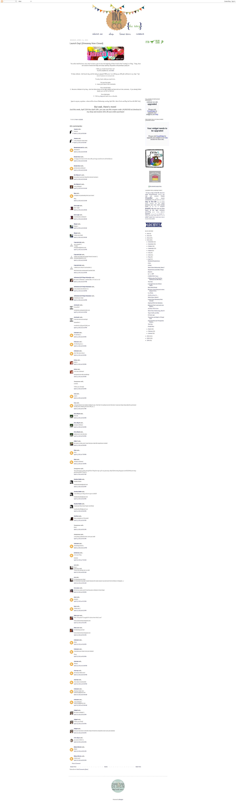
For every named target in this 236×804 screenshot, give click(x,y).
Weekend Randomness (154, 261)
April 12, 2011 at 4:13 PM (80, 610)
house (146, 206)
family (163, 201)
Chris (157, 198)
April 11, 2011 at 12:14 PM (80, 327)
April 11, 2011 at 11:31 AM (80, 200)
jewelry (148, 208)
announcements (153, 194)
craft (153, 199)
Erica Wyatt (77, 413)
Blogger (121, 799)
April (149, 259)
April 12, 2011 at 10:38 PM (80, 665)
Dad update (162, 199)
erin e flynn (77, 737)
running (152, 214)
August (150, 250)
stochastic (76, 305)
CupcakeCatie (77, 242)
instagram (162, 206)
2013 (148, 235)
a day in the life (154, 192)
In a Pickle (150, 293)
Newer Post (73, 766)
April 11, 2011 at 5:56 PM (80, 445)
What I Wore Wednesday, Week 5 (156, 310)
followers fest (153, 203)
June (149, 255)
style (157, 214)
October (150, 246)
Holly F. (76, 441)
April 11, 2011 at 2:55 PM (80, 364)
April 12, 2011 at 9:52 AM (80, 583)
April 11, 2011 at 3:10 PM (80, 388)
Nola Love (76, 615)
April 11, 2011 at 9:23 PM (80, 486)
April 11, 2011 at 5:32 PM (80, 418)
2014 (148, 233)
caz (75, 565)
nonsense (162, 210)
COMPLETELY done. (153, 276)
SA (155, 214)
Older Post (138, 766)
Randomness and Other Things (156, 269)
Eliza (75, 450)
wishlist (153, 218)
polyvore (163, 211)
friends (163, 203)
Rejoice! (150, 271)
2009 (148, 338)
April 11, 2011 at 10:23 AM (80, 179)
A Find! (149, 265)
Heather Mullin (77, 479)
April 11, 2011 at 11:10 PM (80, 547)
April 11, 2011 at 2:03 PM (80, 336)
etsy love (159, 201)
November (151, 244)
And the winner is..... (153, 295)
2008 (148, 340)
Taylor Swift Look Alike (153, 313)
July (149, 252)
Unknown (76, 332)
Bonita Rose (77, 156)
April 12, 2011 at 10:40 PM (80, 674)
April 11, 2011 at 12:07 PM (80, 281)
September (151, 248)
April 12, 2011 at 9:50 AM (80, 572)
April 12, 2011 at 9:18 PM (80, 644)
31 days (148, 192)
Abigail (76, 710)
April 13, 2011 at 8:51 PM (80, 751)
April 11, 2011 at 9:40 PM (80, 520)
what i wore (148, 217)
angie (146, 194)
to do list (163, 215)
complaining (148, 199)
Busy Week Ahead (152, 287)
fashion (146, 203)
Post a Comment (76, 763)
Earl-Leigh (76, 205)
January (150, 333)
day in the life (151, 202)
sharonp (76, 661)
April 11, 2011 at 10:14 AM (80, 161)
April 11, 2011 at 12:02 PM (80, 249)
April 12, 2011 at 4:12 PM (80, 601)
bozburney (76, 552)
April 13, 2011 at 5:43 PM (80, 714)
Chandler (148, 198)
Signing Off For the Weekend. (155, 303)
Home (105, 766)
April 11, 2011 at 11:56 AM (80, 228)
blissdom (160, 194)
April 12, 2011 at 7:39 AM (80, 560)
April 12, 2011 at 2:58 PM (80, 592)
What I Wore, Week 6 (153, 297)
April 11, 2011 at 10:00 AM (80, 151)
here (112, 70)
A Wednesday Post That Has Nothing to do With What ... (155, 279)
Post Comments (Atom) (82, 769)
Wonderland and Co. (79, 147)
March (150, 329)
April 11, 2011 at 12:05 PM (80, 272)
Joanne (76, 129)
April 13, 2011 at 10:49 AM (80, 694)
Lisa (75, 393)
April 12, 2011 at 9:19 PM (80, 656)
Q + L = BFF (151, 274)
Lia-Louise (76, 588)
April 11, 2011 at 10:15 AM (80, 170)
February (150, 331)
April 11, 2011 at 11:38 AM (80, 210)
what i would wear (157, 217)
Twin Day (150, 324)
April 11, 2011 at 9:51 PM (80, 529)
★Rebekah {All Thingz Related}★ (82, 277)
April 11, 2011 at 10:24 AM (80, 188)
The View (150, 281)
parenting (148, 212)
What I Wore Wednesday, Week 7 (156, 267)
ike (150, 206)
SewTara (76, 516)
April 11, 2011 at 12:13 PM (80, 312)
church (163, 198)
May (149, 257)
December (151, 242)
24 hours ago (151, 315)
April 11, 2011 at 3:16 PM (80, 398)
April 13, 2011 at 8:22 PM (80, 742)
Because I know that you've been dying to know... (156, 290)
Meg (75, 193)
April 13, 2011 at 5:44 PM (80, 723)
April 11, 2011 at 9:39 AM (80, 133)
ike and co (155, 206)
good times (153, 204)
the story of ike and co (154, 215)
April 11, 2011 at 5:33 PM (80, 436)
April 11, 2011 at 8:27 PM (80, 474)
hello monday (161, 205)
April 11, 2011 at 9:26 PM (80, 511)
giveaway (147, 205)
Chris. (149, 263)
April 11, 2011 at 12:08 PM (80, 291)
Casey (163, 196)
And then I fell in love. (153, 308)
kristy (75, 360)
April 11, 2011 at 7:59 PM (80, 454)
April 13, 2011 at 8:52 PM (80, 760)
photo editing (155, 211)
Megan (75, 224)
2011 (148, 240)
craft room (156, 199)
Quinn (147, 214)
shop (101, 96)
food (159, 203)
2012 (148, 238)
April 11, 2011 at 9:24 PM (80, 499)
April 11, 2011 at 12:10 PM (80, 300)
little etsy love (155, 208)
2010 (148, 336)
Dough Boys (151, 326)
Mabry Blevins (77, 747)
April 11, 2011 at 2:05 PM (80, 355)
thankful (160, 214)
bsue (75, 597)
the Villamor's (77, 175)
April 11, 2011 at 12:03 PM (80, 260)
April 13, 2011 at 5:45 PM (80, 732)
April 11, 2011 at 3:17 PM (80, 408)
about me (162, 192)
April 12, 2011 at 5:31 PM (80, 622)
